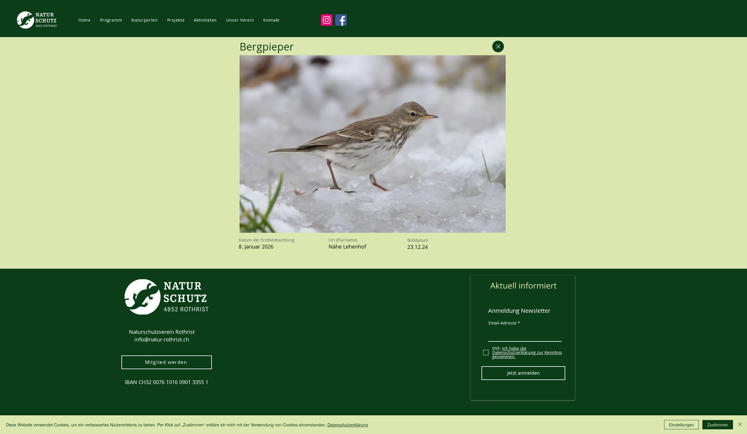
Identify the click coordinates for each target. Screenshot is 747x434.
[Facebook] (341, 20)
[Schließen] (739, 424)
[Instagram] (326, 20)
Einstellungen (681, 425)
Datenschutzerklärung (347, 425)
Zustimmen (717, 425)
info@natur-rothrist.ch (162, 339)
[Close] (498, 46)
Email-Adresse (502, 323)
